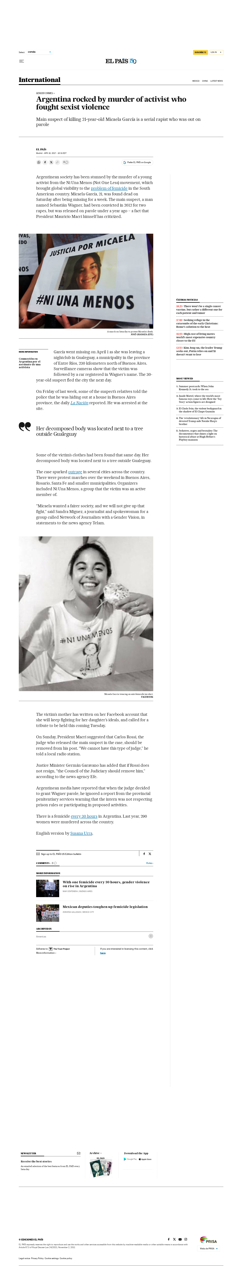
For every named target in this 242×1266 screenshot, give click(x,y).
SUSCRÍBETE (200, 52)
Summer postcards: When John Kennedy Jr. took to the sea (196, 388)
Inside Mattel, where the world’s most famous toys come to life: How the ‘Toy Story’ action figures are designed (200, 398)
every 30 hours (84, 816)
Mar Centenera (70, 891)
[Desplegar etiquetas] (150, 936)
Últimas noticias (187, 299)
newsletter (28, 1153)
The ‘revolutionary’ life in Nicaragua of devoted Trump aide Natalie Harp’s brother (200, 421)
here (103, 952)
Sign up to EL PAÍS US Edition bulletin (61, 854)
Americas (41, 936)
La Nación (79, 402)
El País (41, 149)
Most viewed (184, 378)
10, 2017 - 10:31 (55, 153)
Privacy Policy (37, 1258)
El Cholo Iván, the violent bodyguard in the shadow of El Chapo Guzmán (200, 410)
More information (45, 952)
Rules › (149, 863)
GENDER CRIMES (44, 93)
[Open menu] (21, 61)
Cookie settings (52, 1258)
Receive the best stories (36, 1161)
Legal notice (24, 1258)
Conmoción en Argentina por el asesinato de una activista (30, 363)
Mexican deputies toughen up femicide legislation (105, 907)
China (205, 81)
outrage (75, 471)
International (39, 80)
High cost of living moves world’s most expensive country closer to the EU (195, 337)
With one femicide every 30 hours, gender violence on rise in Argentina (106, 884)
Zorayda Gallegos (72, 912)
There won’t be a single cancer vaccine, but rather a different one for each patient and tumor (199, 310)
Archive (94, 1153)
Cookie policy (66, 1258)
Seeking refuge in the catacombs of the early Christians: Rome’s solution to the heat (197, 323)
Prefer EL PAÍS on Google (139, 162)
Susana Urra (81, 833)
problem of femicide (109, 188)
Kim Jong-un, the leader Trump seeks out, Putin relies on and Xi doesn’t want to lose (199, 351)
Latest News (216, 81)
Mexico (195, 81)
